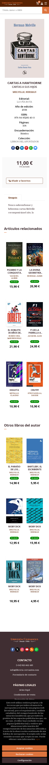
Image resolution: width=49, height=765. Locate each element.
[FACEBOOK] (13, 649)
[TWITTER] (17, 649)
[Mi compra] (37, 3)
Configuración (25, 760)
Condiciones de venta (24, 695)
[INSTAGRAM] (22, 649)
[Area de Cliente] (42, 3)
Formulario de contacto (24, 675)
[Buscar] (45, 10)
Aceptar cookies (24, 748)
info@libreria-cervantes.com (24, 670)
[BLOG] (32, 649)
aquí (37, 739)
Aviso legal (24, 690)
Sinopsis (12, 197)
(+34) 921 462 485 (24, 665)
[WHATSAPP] (36, 649)
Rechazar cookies (24, 754)
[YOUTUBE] (27, 649)
